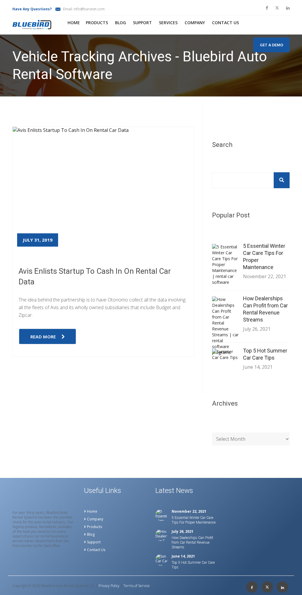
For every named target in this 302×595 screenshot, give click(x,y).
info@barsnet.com (89, 9)
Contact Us (96, 550)
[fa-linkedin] (288, 8)
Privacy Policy (109, 585)
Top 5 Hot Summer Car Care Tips (265, 354)
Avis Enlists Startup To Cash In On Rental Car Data (95, 276)
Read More (43, 337)
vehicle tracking (55, 99)
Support (142, 22)
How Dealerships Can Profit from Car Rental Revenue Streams (265, 309)
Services (168, 22)
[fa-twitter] (277, 8)
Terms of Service (136, 585)
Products (97, 22)
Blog (120, 22)
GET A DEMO (271, 45)
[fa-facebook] (267, 8)
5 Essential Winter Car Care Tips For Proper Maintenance (264, 256)
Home (74, 22)
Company (195, 22)
